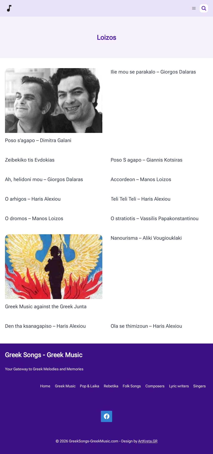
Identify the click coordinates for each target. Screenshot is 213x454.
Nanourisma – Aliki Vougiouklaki (146, 238)
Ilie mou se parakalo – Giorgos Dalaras (153, 72)
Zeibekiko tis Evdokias (29, 160)
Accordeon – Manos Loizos (141, 179)
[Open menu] (194, 8)
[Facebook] (106, 416)
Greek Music (65, 386)
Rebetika (111, 386)
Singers (199, 386)
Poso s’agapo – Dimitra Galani (38, 140)
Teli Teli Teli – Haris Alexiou (140, 199)
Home (45, 386)
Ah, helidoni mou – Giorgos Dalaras (44, 179)
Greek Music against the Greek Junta (46, 306)
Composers (155, 386)
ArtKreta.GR (147, 441)
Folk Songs (132, 386)
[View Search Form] (204, 8)
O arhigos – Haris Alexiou (33, 199)
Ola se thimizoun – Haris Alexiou (146, 326)
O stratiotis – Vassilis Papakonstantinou (154, 218)
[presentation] (53, 100)
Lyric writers (179, 386)
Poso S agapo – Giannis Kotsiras (146, 160)
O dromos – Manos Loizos (34, 218)
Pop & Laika (89, 386)
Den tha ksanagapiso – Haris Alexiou (45, 326)
